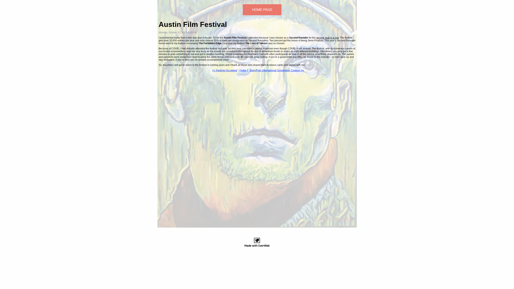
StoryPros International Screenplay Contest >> (277, 70)
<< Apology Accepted (224, 70)
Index (243, 70)
